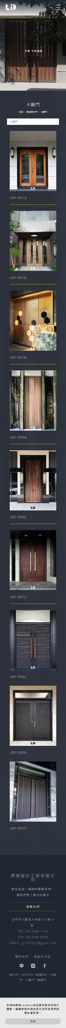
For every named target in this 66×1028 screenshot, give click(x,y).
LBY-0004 (18, 437)
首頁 (21, 111)
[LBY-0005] (33, 480)
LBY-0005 (18, 517)
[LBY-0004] (33, 400)
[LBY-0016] (33, 241)
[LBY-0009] (33, 716)
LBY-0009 (18, 752)
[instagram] (33, 966)
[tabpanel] (33, 45)
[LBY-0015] (33, 791)
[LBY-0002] (33, 640)
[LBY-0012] (33, 560)
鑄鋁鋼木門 (31, 111)
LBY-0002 (18, 676)
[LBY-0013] (33, 161)
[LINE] (21, 966)
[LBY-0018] (33, 321)
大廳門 (44, 111)
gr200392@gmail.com (39, 943)
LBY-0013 (18, 198)
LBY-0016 (18, 277)
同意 (33, 1021)
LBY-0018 (18, 357)
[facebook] (44, 966)
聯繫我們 (33, 907)
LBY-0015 (18, 828)
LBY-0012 (18, 597)
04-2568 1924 (37, 931)
